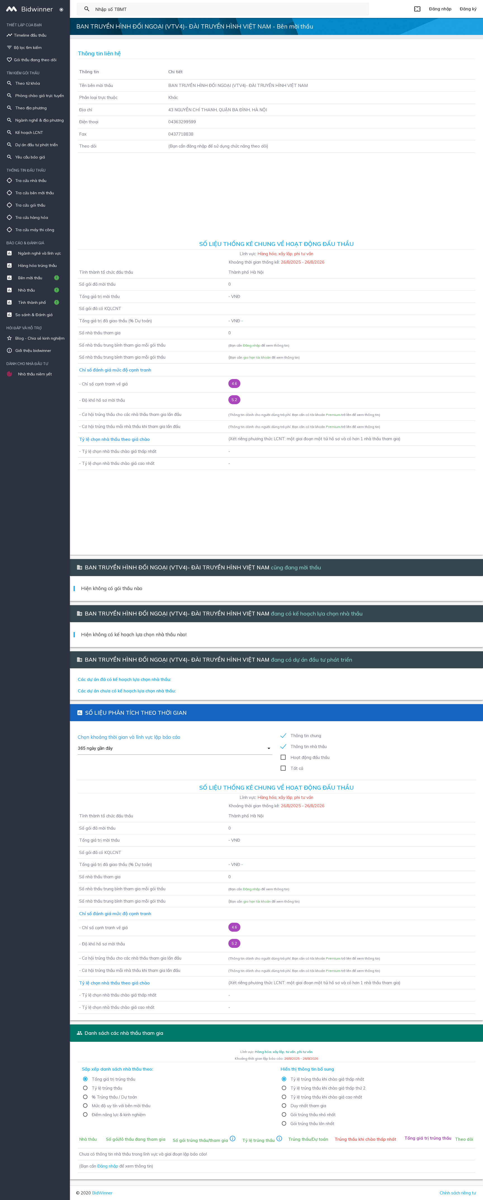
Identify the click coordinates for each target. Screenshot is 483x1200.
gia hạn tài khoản (257, 357)
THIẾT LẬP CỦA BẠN (24, 25)
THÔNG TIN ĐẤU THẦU (26, 170)
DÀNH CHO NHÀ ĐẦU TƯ (27, 363)
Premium (333, 415)
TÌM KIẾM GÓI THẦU (22, 73)
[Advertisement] (276, 194)
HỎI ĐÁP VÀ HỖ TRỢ (24, 328)
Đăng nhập (252, 345)
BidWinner (102, 1193)
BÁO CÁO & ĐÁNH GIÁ (25, 243)
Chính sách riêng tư (458, 1193)
